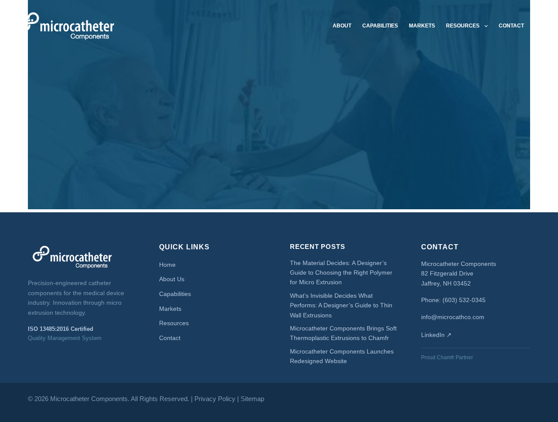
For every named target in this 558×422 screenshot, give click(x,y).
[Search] (541, 26)
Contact (511, 26)
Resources (463, 26)
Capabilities (380, 26)
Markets (422, 26)
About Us (171, 279)
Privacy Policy (214, 398)
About (342, 26)
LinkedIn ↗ (436, 334)
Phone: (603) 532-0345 (453, 299)
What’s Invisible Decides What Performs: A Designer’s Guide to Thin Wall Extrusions (341, 305)
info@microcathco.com (452, 316)
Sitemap (252, 398)
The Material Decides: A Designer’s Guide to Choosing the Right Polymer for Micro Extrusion (341, 272)
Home (167, 264)
